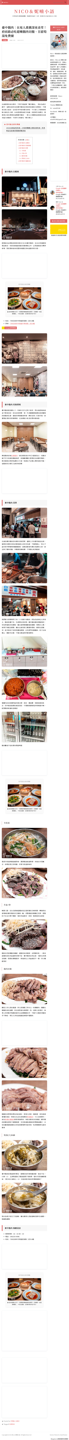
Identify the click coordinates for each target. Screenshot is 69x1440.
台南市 (17, 1421)
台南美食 (12, 1424)
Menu (6, 2)
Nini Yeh (12, 40)
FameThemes (63, 1435)
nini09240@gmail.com (58, 119)
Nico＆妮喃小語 (34, 11)
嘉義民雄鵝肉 (9, 1119)
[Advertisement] (24, 56)
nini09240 (56, 108)
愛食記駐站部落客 (55, 102)
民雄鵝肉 (14, 456)
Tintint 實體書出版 (56, 105)
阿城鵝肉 (30, 1117)
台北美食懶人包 (61, 123)
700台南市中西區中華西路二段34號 (22, 324)
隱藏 (27, 140)
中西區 (5, 40)
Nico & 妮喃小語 (61, 60)
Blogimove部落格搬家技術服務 (59, 1439)
